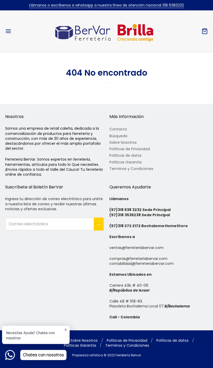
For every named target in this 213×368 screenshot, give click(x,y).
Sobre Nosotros (123, 142)
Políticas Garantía (125, 162)
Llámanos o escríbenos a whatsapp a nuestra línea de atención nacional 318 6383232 (106, 5)
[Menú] (25, 31)
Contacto (118, 129)
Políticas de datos (125, 155)
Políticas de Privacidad (129, 149)
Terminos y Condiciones (131, 168)
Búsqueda (118, 136)
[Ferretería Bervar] (106, 31)
